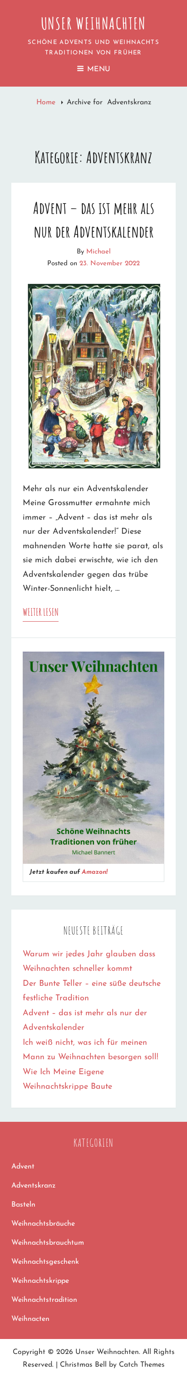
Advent (22, 1166)
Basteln (23, 1204)
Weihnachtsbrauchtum (47, 1243)
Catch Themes (142, 1364)
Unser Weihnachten (94, 23)
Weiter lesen (41, 614)
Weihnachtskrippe (40, 1281)
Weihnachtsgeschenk (45, 1262)
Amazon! (95, 872)
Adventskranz (33, 1185)
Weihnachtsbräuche (43, 1223)
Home (47, 102)
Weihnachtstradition (44, 1300)
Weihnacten (30, 1319)
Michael (98, 251)
